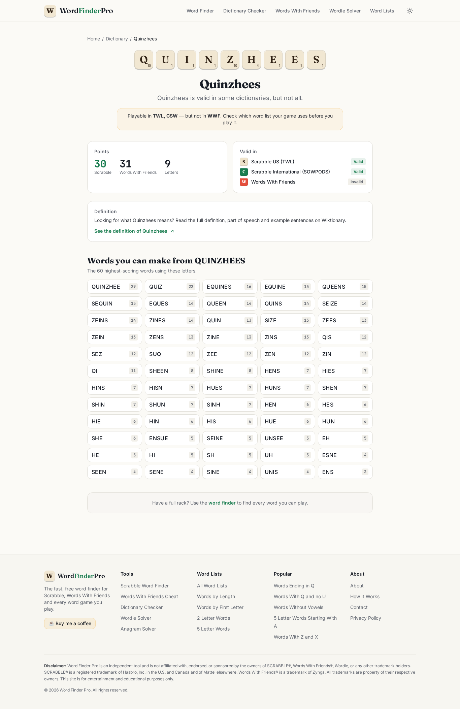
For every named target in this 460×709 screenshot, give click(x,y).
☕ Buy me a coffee (69, 623)
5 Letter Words (213, 629)
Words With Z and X (296, 637)
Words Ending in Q (294, 585)
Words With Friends (297, 10)
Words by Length (216, 596)
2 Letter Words (213, 618)
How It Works (365, 596)
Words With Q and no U (300, 596)
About (357, 585)
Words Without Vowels (298, 607)
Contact (359, 607)
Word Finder (200, 10)
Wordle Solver (345, 10)
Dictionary (117, 38)
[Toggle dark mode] (410, 11)
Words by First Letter (220, 607)
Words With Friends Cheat (149, 596)
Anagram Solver (138, 629)
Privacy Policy (365, 618)
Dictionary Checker (244, 10)
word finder (222, 503)
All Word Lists (212, 585)
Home (93, 38)
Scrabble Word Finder (145, 585)
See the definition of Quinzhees (130, 231)
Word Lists (382, 10)
